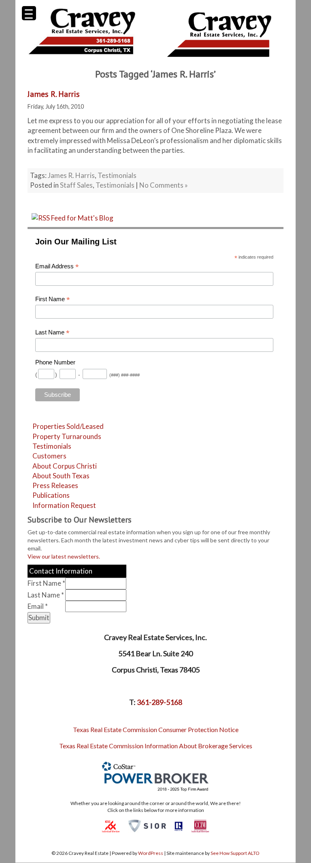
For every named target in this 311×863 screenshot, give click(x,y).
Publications (51, 495)
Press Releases (55, 485)
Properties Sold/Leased (68, 426)
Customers (49, 456)
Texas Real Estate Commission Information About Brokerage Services (155, 746)
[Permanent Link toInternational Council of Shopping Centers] (111, 825)
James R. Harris (54, 94)
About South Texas (60, 475)
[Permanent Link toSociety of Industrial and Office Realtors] (147, 825)
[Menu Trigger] (29, 13)
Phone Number (55, 362)
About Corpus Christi (64, 466)
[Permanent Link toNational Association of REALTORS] (178, 825)
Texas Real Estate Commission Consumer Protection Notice (156, 729)
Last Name (52, 332)
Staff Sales (76, 185)
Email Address (57, 266)
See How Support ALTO (235, 853)
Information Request (64, 505)
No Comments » (163, 185)
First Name (52, 299)
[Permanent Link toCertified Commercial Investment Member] (200, 825)
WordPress (150, 853)
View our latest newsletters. (64, 556)
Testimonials (117, 175)
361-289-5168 (159, 702)
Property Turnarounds (66, 436)
